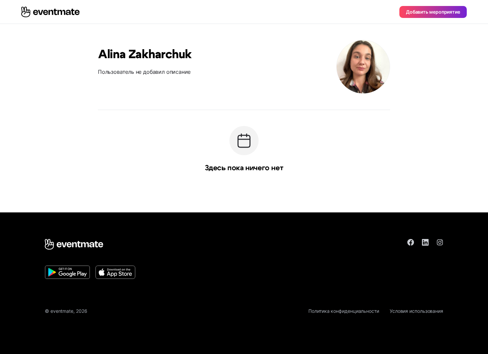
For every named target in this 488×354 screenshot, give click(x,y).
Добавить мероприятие (433, 12)
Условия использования (416, 311)
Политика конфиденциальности (343, 311)
